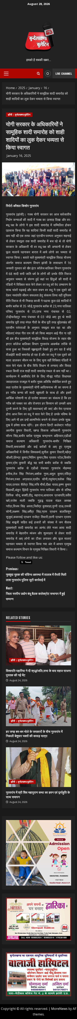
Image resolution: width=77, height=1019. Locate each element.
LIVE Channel (63, 73)
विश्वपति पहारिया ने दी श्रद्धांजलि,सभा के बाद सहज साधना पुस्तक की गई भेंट (38, 672)
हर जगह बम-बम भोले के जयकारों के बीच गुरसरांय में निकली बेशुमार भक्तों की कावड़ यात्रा (34, 733)
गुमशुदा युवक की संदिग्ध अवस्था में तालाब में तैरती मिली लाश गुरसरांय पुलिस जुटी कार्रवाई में (36, 574)
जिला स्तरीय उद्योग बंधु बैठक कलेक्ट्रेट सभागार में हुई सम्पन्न (35, 593)
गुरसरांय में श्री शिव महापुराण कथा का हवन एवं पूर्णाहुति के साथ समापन (38, 794)
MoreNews (59, 1008)
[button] (6, 73)
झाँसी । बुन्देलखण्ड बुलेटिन (19, 114)
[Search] (38, 73)
